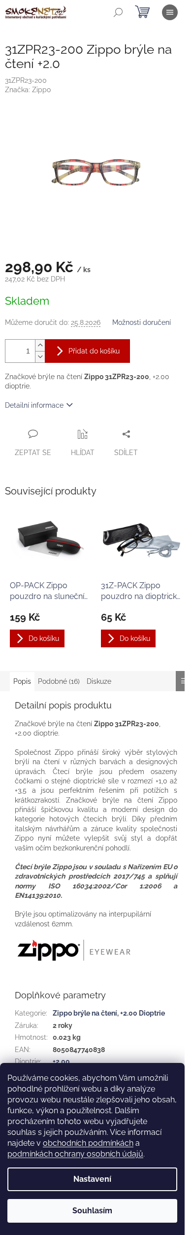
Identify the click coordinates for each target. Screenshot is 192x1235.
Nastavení (92, 1179)
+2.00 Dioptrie (142, 1013)
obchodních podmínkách (88, 1143)
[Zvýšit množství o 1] (40, 345)
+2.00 (61, 1061)
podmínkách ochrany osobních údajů (75, 1154)
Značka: (28, 90)
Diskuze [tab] (99, 681)
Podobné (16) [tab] (59, 681)
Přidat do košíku (94, 351)
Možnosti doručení (141, 322)
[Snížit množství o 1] (40, 356)
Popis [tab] (22, 681)
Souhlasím (92, 1210)
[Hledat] (118, 12)
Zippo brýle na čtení (85, 1013)
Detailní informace (34, 405)
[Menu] (170, 12)
